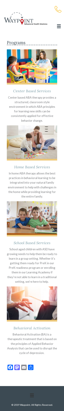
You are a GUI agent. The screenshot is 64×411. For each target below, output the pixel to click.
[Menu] (59, 26)
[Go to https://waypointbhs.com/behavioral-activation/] (32, 321)
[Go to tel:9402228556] (58, 9)
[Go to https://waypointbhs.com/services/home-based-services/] (32, 162)
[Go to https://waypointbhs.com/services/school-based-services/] (32, 243)
